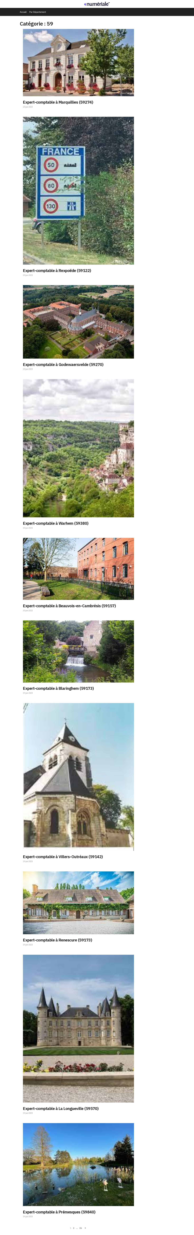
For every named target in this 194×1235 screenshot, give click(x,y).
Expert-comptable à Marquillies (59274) (58, 102)
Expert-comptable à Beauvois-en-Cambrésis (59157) (69, 605)
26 (80, 1228)
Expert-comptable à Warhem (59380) (56, 523)
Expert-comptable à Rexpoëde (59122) (57, 270)
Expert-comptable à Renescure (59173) (57, 940)
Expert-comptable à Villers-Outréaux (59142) (63, 856)
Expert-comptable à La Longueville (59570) (61, 1108)
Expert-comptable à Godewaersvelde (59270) (63, 364)
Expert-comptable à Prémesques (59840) (59, 1211)
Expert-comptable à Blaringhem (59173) (58, 688)
